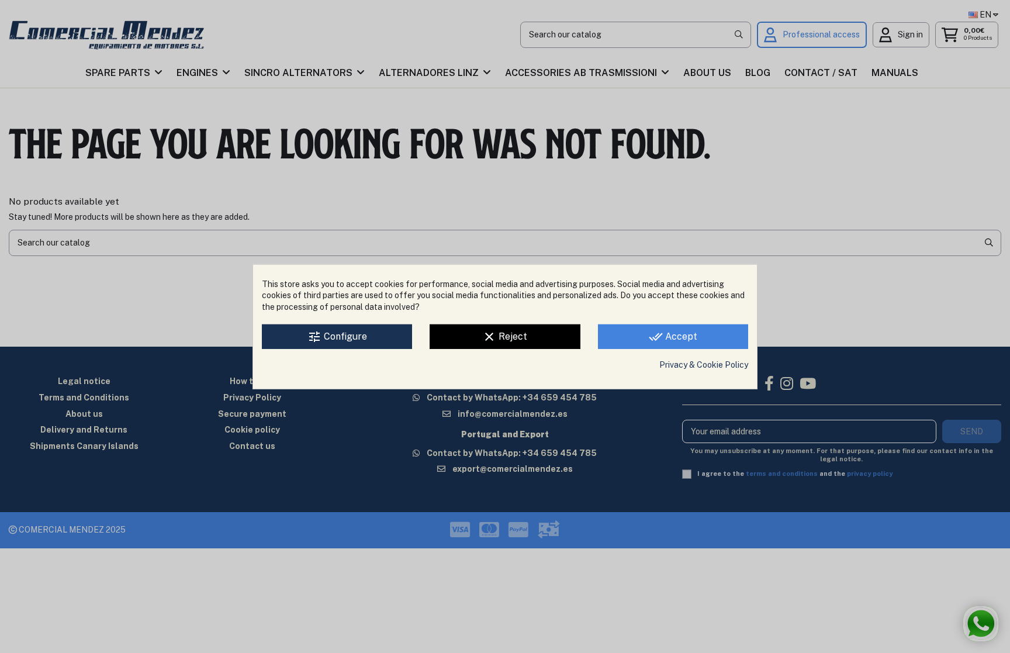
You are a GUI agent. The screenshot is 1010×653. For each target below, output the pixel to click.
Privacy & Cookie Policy (703, 364)
